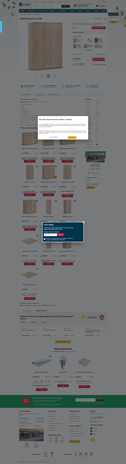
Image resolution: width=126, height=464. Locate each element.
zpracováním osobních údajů (59, 238)
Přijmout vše (72, 137)
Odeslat (61, 234)
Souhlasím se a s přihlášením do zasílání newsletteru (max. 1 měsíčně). (59, 239)
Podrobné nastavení (53, 137)
